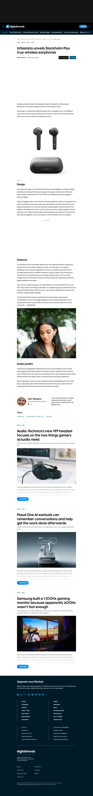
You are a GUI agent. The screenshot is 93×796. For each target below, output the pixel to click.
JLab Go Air (59, 287)
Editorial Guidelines (27, 736)
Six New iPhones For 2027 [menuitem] (30, 32)
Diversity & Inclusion (22, 773)
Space (55, 707)
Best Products (57, 714)
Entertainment (26, 717)
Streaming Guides (58, 711)
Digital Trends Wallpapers (60, 733)
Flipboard (43, 695)
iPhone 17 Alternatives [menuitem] (86, 32)
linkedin (28, 404)
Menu (3, 26)
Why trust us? (57, 39)
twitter (31, 404)
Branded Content (58, 730)
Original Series (57, 720)
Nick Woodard (22, 57)
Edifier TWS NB (35, 293)
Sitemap (36, 773)
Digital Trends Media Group (27, 784)
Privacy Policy (38, 766)
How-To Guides (57, 717)
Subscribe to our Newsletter (61, 727)
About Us (24, 727)
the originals (65, 194)
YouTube (29, 695)
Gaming (24, 707)
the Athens (59, 381)
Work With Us (20, 770)
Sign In (83, 26)
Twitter (25, 695)
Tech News (49, 416)
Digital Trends (12, 29)
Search (90, 26)
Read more (23, 499)
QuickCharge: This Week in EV (35, 416)
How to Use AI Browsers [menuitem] (71, 32)
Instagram (21, 695)
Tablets (55, 701)
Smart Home (25, 714)
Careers (19, 766)
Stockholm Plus (42, 104)
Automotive (25, 720)
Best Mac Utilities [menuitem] (45, 32)
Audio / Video (26, 711)
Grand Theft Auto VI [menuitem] (15, 32)
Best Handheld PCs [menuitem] (57, 32)
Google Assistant (41, 300)
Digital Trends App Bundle (60, 739)
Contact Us (25, 730)
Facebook (18, 695)
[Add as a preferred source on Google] (64, 57)
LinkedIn (40, 695)
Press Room (37, 770)
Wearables (56, 704)
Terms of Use (20, 776)
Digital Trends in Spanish (60, 736)
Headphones (20, 416)
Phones (24, 701)
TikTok (32, 695)
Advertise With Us (27, 733)
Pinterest (36, 695)
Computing (25, 704)
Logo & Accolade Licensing (29, 739)
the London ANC (23, 384)
